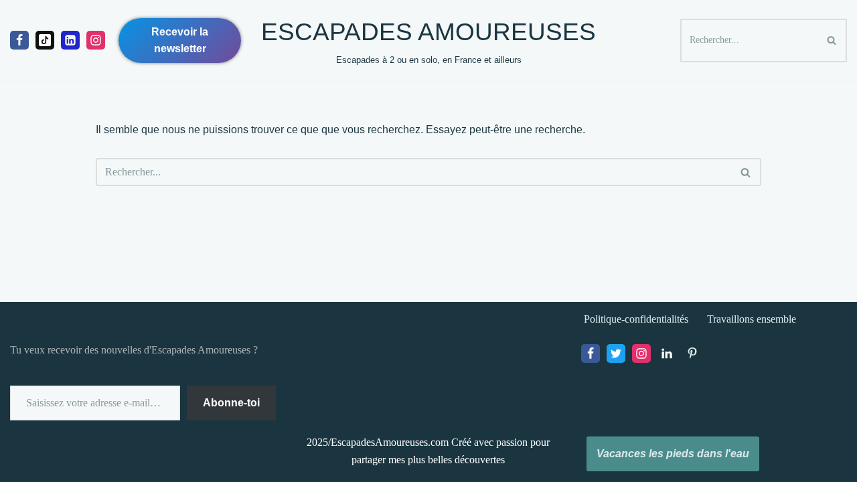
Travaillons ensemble (751, 319)
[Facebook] (19, 40)
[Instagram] (95, 40)
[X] (616, 353)
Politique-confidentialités (636, 319)
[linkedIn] (70, 40)
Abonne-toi (231, 402)
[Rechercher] (832, 40)
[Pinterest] (692, 353)
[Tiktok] (44, 40)
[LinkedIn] (666, 353)
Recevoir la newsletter (179, 40)
